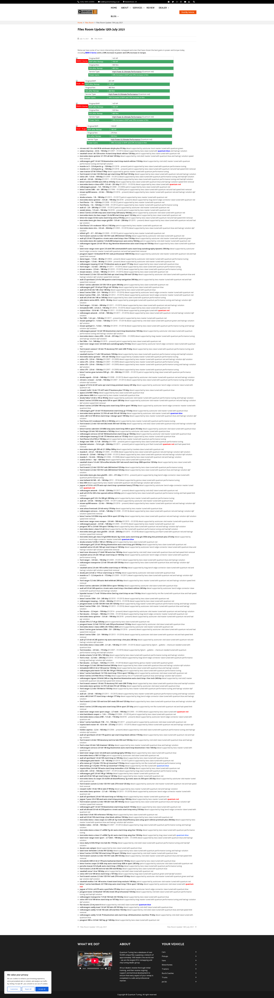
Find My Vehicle (188, 12)
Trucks (164, 977)
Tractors (165, 969)
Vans (164, 960)
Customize (14, 989)
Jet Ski (164, 982)
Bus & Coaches (168, 973)
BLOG (113, 16)
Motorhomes (167, 965)
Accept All (42, 989)
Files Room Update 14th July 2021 (180, 927)
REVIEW (150, 8)
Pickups (165, 956)
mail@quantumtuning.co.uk (109, 2)
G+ (177, 2)
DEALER (163, 8)
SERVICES (137, 8)
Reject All (28, 989)
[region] (27, 982)
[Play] (80, 968)
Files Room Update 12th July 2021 (93, 927)
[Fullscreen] (109, 968)
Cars (163, 952)
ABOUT (124, 8)
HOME (114, 8)
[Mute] (106, 968)
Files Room (98, 39)
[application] (95, 961)
